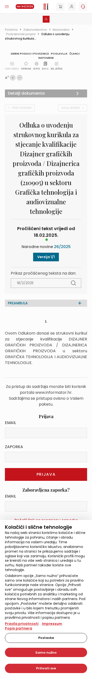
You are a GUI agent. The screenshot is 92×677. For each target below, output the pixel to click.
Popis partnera (18, 628)
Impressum (52, 623)
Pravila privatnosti (22, 623)
